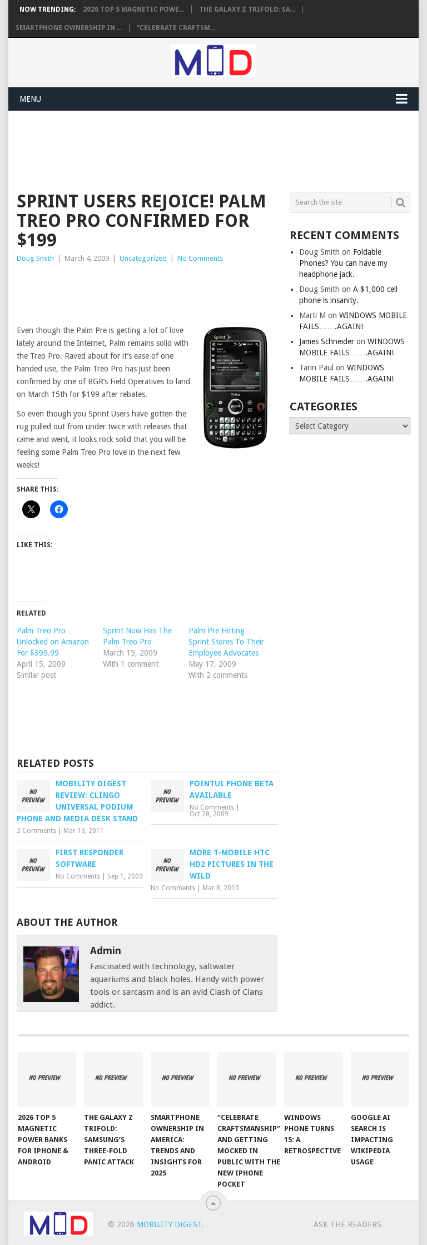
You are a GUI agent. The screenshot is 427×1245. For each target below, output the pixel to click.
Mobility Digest (169, 1224)
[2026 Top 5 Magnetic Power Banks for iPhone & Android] (47, 1079)
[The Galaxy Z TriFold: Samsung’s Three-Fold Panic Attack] (113, 1079)
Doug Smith (35, 258)
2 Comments (36, 831)
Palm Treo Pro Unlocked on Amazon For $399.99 (53, 641)
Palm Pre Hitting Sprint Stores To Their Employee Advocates (226, 641)
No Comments (200, 258)
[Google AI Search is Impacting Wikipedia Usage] (380, 1079)
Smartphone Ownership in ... (69, 28)
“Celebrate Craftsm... (176, 28)
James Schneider (326, 341)
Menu (30, 99)
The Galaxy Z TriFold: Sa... (247, 9)
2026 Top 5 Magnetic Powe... (133, 9)
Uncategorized (143, 258)
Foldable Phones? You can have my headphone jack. (343, 263)
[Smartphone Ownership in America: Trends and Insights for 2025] (180, 1079)
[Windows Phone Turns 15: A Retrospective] (313, 1079)
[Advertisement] (219, 150)
